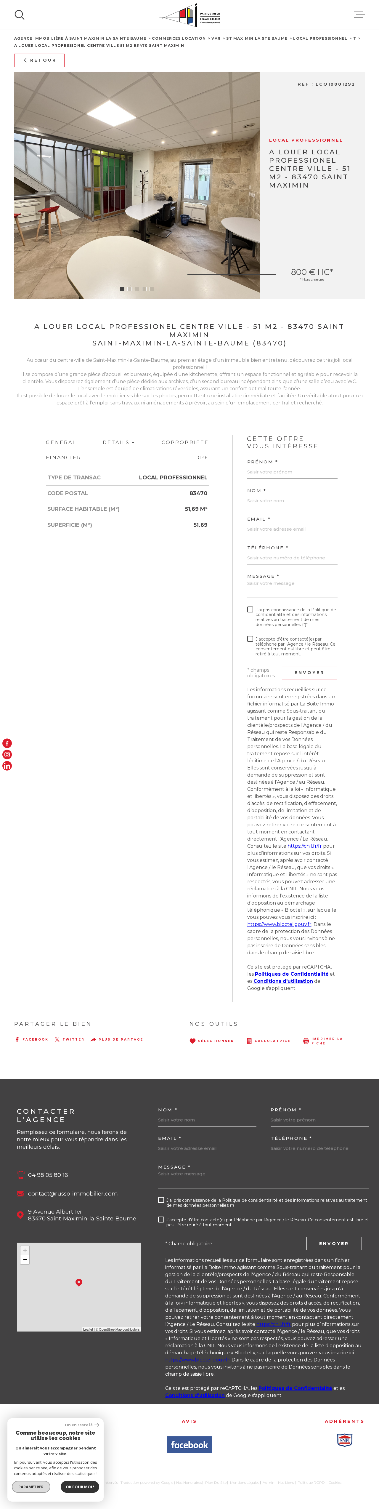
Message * (263, 576)
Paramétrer (31, 1486)
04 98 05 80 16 (48, 1175)
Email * (259, 519)
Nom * (257, 490)
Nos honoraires (189, 1482)
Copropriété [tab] (185, 442)
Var (216, 38)
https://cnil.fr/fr (305, 846)
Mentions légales (244, 1482)
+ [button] (25, 1250)
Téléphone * (268, 547)
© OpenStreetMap (109, 1329)
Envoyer (310, 672)
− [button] (25, 1259)
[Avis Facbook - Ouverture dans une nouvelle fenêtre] (189, 1444)
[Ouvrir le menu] (359, 14)
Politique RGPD (311, 1482)
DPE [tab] (202, 457)
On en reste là (79, 1425)
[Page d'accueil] (189, 15)
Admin (268, 1482)
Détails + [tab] (119, 442)
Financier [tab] (63, 457)
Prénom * (263, 462)
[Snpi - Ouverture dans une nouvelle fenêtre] (344, 1440)
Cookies (334, 1482)
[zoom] (137, 185)
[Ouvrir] (19, 14)
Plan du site (216, 1482)
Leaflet (88, 1329)
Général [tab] (61, 442)
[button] (122, 289)
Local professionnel (320, 38)
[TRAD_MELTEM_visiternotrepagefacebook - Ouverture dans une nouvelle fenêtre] (7, 743)
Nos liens (286, 1482)
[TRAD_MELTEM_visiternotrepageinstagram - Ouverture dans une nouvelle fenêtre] (7, 754)
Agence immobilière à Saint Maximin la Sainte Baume (80, 38)
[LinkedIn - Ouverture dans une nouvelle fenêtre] (7, 766)
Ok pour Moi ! (80, 1486)
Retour (43, 60)
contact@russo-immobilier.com (73, 1193)
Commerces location (179, 38)
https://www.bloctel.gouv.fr (279, 924)
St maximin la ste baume (257, 38)
